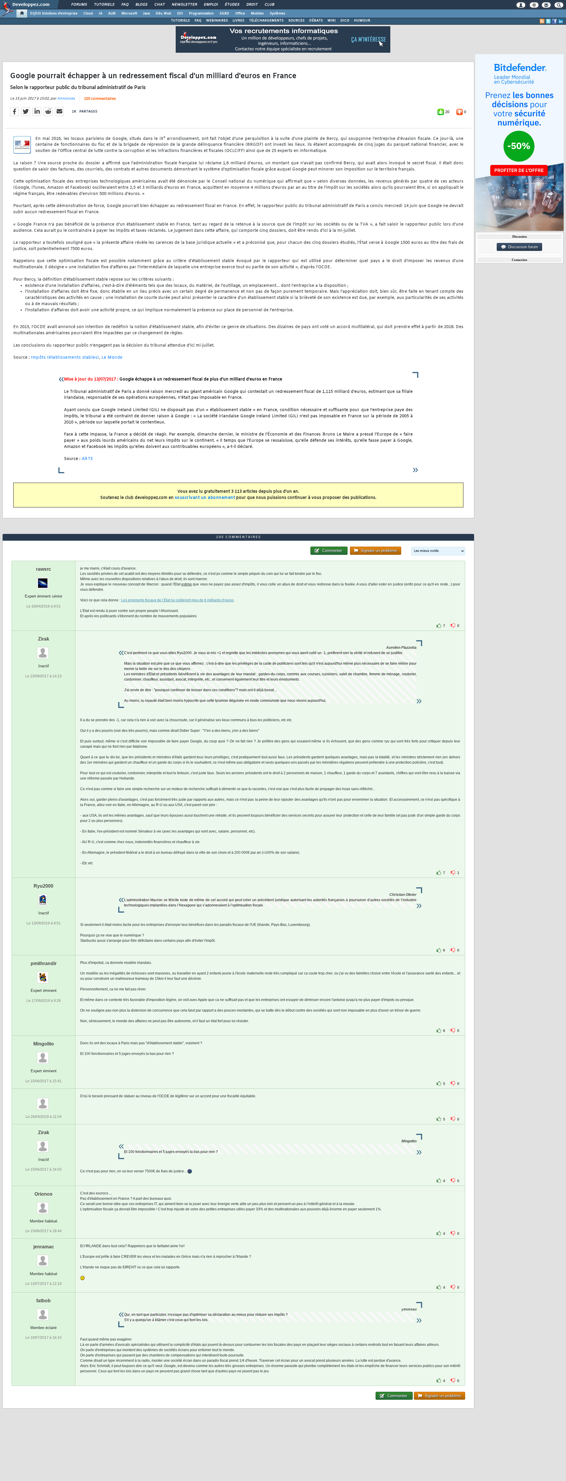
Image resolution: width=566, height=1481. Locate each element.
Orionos (43, 1194)
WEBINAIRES (217, 21)
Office (240, 13)
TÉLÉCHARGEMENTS (266, 21)
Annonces (66, 98)
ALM (112, 13)
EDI (180, 13)
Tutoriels (104, 4)
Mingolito (43, 1043)
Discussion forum (522, 247)
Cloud (88, 13)
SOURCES (296, 21)
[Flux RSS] (542, 21)
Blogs (141, 4)
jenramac (43, 1246)
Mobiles (257, 13)
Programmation (201, 13)
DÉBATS (316, 21)
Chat (159, 4)
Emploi (210, 4)
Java (146, 13)
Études (232, 4)
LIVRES (238, 21)
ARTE (87, 459)
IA (100, 13)
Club (269, 4)
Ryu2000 (43, 885)
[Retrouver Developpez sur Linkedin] (560, 21)
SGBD (224, 13)
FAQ (125, 4)
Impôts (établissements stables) (65, 357)
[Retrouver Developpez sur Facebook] (554, 21)
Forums (78, 4)
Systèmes (277, 13)
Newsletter (184, 4)
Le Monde (112, 357)
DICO (344, 21)
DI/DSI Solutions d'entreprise (54, 13)
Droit (252, 4)
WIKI (332, 21)
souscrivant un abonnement (205, 498)
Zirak (43, 638)
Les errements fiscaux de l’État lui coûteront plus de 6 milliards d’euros (177, 600)
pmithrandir (44, 963)
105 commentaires (100, 99)
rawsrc (43, 569)
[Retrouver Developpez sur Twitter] (548, 21)
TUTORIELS (180, 21)
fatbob (43, 1300)
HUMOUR (362, 21)
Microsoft (129, 13)
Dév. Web (163, 13)
